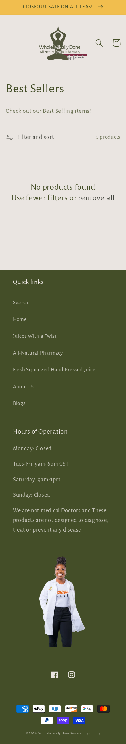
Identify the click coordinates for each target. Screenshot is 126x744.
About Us (24, 386)
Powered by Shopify (85, 733)
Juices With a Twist (35, 336)
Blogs (19, 403)
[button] (9, 42)
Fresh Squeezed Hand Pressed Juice (54, 369)
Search (20, 302)
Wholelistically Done (53, 733)
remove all (96, 198)
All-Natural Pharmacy (38, 353)
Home (20, 319)
